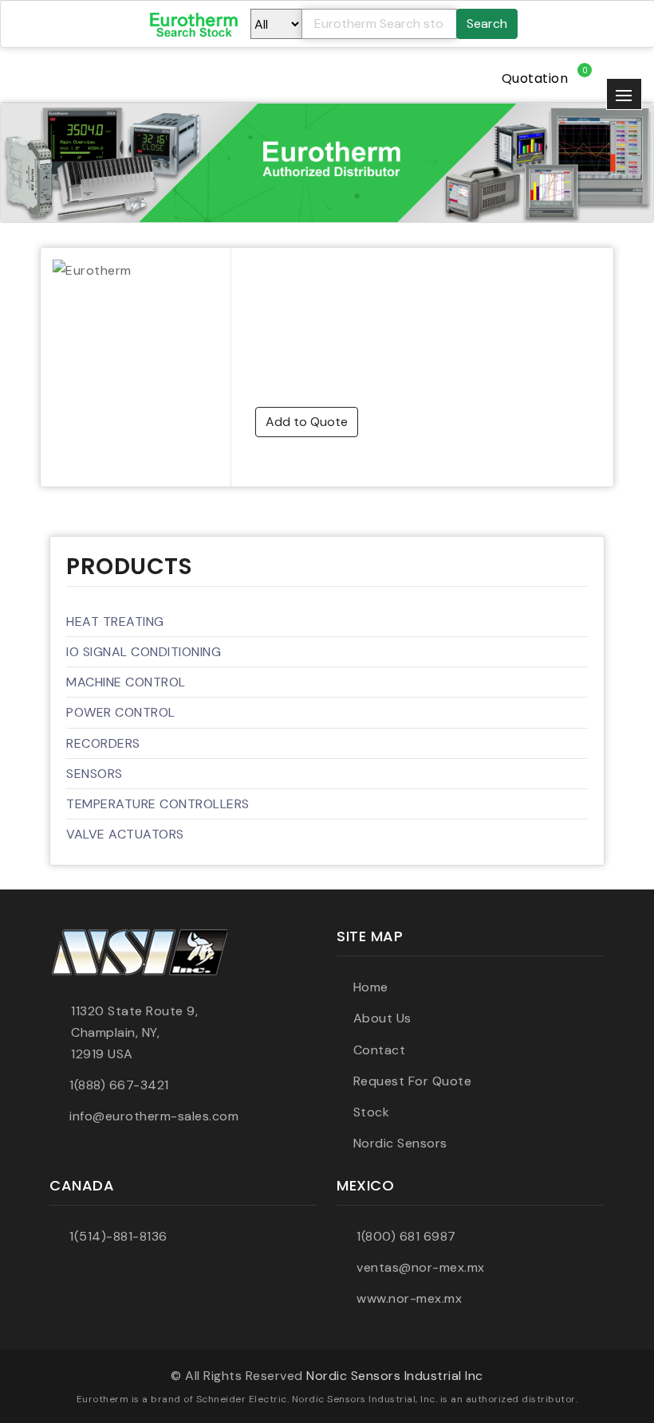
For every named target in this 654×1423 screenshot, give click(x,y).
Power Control (120, 712)
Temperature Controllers (158, 804)
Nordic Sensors (400, 1143)
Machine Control (126, 682)
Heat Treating (115, 621)
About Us (382, 1018)
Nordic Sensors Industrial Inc (394, 1375)
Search (487, 23)
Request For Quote (412, 1081)
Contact (379, 1050)
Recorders (103, 743)
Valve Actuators (125, 834)
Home (370, 987)
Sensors (94, 773)
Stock (371, 1112)
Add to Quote (307, 421)
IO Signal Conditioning (143, 651)
